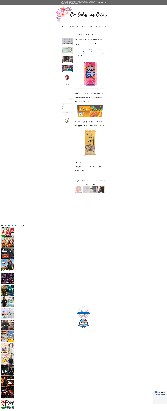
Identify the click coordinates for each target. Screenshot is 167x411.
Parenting (83, 26)
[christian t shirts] (7, 296)
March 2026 (67, 123)
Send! (67, 112)
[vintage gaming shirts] (7, 387)
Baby (91, 26)
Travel (87, 26)
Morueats (86, 36)
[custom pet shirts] (7, 308)
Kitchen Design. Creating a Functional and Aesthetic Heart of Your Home (67, 44)
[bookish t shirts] (7, 259)
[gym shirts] (7, 248)
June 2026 (67, 120)
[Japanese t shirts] (7, 331)
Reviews (104, 26)
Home (62, 26)
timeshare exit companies (29, 224)
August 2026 (67, 118)
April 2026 (67, 122)
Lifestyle (77, 26)
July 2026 (67, 119)
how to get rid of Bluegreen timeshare (14, 225)
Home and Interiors (97, 26)
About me (66, 26)
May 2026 (67, 121)
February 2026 (67, 124)
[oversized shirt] (7, 343)
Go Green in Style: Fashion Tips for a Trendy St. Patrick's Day (81, 180)
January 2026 (67, 125)
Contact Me (72, 26)
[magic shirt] (7, 273)
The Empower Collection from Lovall (100, 180)
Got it (104, 2)
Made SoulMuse (163, 316)
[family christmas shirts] (7, 398)
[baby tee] (7, 365)
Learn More (100, 2)
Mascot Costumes (6, 270)
